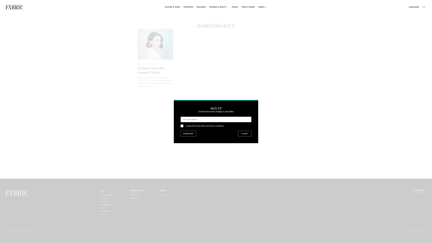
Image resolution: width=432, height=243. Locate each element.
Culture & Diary (172, 7)
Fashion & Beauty (217, 7)
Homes (261, 7)
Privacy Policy (200, 126)
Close (245, 133)
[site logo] (14, 7)
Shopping (188, 7)
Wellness (201, 7)
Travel (235, 7)
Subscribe (414, 7)
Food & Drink (248, 7)
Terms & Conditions (216, 126)
